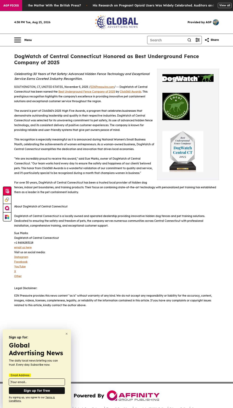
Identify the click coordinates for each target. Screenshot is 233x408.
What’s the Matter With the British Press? (48, 5)
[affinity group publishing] (7, 208)
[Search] (189, 40)
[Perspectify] (7, 199)
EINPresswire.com (102, 87)
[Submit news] (7, 191)
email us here (23, 247)
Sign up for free (37, 390)
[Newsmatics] (7, 217)
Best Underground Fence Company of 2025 (86, 91)
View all (224, 5)
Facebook (21, 261)
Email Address (20, 375)
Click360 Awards (130, 91)
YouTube (20, 266)
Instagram (21, 257)
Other (18, 276)
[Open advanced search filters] (197, 40)
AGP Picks (11, 5)
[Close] (66, 333)
